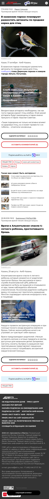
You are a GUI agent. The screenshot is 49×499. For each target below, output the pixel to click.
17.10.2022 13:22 (7, 9)
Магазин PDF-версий (12, 405)
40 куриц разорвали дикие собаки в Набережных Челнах (24, 184)
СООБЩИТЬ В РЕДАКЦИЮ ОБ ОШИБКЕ (19, 426)
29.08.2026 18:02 (7, 218)
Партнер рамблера (21, 488)
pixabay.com (6, 58)
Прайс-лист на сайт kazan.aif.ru (18, 418)
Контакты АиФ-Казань (33, 411)
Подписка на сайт (11, 411)
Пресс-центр (33, 402)
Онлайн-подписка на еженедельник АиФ (22, 408)
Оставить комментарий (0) (24, 145)
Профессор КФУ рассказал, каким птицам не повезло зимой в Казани (27, 206)
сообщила (6, 71)
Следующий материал (24, 493)
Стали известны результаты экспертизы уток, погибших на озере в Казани (22, 92)
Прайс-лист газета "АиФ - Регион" (18, 414)
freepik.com (6, 267)
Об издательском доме (13, 402)
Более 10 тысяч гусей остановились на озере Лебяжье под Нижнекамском (27, 191)
